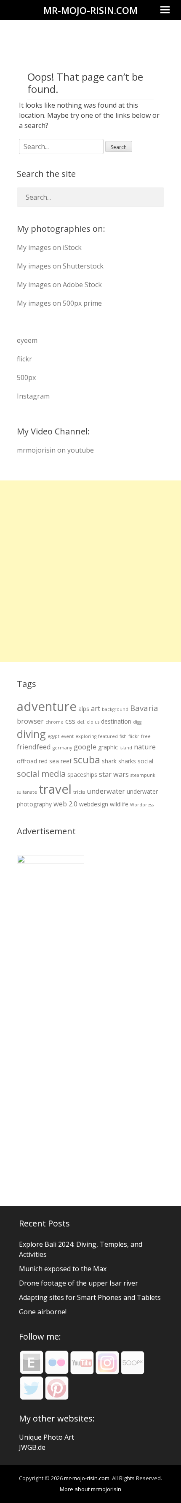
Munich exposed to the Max (62, 1268)
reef (66, 761)
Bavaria (144, 708)
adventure (47, 706)
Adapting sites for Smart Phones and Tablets (90, 1297)
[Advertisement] (90, 571)
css (70, 721)
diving (31, 734)
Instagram (33, 396)
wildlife (119, 804)
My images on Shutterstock (60, 266)
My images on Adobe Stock (59, 284)
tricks (79, 792)
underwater (106, 791)
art (95, 708)
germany (62, 748)
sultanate (27, 792)
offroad (27, 761)
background (115, 709)
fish (123, 736)
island (126, 748)
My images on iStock (49, 247)
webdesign (93, 804)
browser (30, 721)
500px (26, 377)
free (146, 736)
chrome (54, 722)
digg (137, 722)
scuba (86, 759)
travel (55, 789)
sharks (127, 761)
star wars (114, 774)
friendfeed (34, 747)
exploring (85, 736)
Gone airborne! (43, 1311)
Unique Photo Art (46, 1437)
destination (116, 721)
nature (145, 747)
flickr (24, 359)
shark (109, 761)
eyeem (27, 340)
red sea (49, 761)
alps (83, 709)
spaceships (82, 774)
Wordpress (142, 805)
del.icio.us (88, 722)
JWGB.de (32, 1447)
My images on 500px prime (59, 303)
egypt (53, 736)
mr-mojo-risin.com (90, 10)
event (67, 736)
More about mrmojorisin (90, 1489)
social (145, 761)
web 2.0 (65, 803)
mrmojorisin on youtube (55, 450)
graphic (108, 747)
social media (41, 773)
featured (108, 736)
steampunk (142, 775)
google (85, 747)
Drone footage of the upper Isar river (78, 1283)
